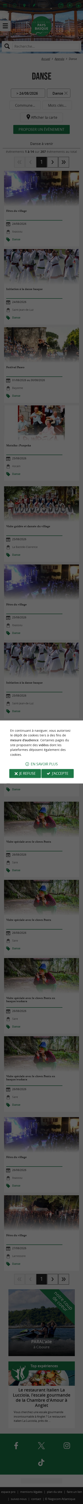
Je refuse (27, 773)
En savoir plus (44, 764)
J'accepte (60, 773)
